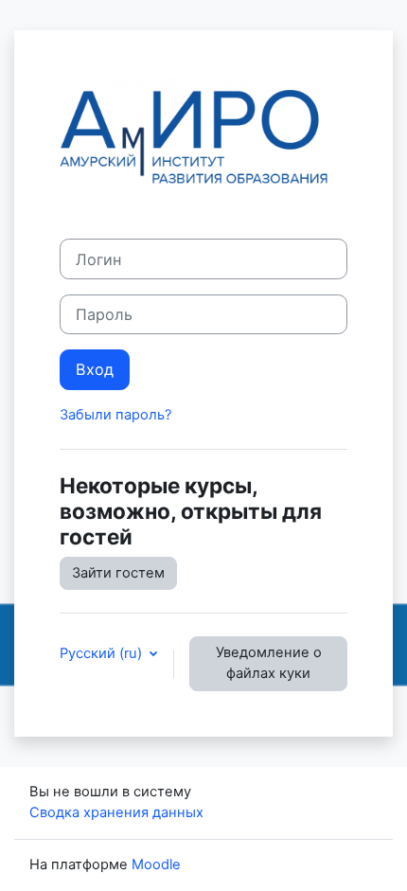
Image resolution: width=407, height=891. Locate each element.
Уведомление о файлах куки (269, 663)
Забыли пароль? (115, 414)
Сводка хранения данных (116, 812)
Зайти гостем (118, 572)
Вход (95, 369)
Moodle (156, 864)
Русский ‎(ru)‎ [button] (103, 653)
